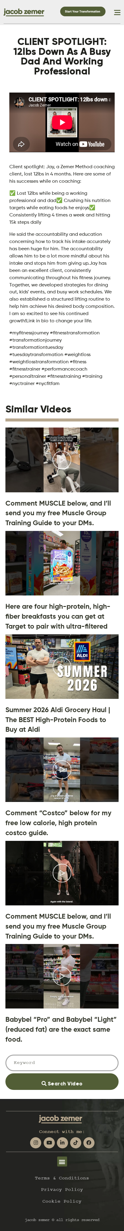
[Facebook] (89, 1142)
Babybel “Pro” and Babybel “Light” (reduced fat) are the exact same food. (61, 1029)
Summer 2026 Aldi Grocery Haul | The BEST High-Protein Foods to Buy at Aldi (57, 719)
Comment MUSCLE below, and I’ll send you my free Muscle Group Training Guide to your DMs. (58, 513)
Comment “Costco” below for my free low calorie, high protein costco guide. (58, 823)
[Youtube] (49, 1142)
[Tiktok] (75, 1142)
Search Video (73, 1080)
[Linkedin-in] (62, 1142)
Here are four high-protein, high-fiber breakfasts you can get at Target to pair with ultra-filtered (57, 616)
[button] (62, 1161)
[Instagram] (35, 1142)
